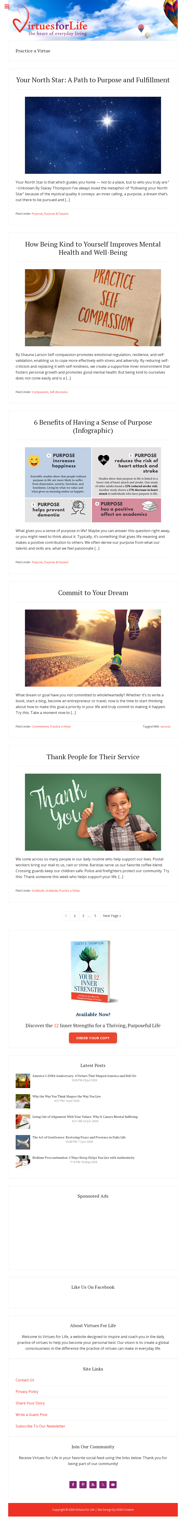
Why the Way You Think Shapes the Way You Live (66, 1096)
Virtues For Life (93, 20)
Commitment (40, 726)
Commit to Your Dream (93, 592)
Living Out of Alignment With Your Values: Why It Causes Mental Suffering (85, 1116)
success (165, 726)
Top (175, 1513)
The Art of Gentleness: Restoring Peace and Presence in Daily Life (79, 1137)
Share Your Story (30, 1403)
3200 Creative (125, 1510)
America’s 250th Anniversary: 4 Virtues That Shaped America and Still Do (84, 1076)
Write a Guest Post (31, 1414)
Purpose (37, 214)
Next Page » (112, 916)
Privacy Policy (27, 1391)
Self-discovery (59, 392)
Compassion (40, 392)
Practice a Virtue (60, 726)
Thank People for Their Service (93, 756)
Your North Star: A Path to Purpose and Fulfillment (93, 79)
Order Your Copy (93, 1038)
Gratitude (38, 891)
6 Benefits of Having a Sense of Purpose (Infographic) (93, 426)
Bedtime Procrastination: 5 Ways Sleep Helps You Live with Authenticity (83, 1157)
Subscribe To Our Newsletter (40, 1426)
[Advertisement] (93, 1232)
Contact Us (25, 1380)
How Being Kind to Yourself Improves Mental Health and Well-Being (93, 248)
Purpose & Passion (56, 214)
